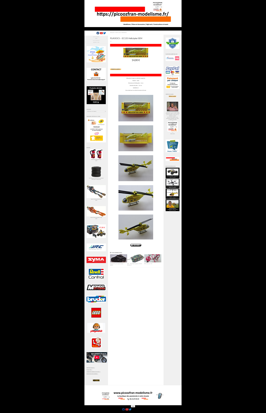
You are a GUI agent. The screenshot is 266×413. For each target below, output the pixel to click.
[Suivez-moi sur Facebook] (97, 33)
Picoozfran (114, 41)
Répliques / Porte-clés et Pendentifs (118, 32)
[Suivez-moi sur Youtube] (101, 33)
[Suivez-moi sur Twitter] (104, 33)
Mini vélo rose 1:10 (148, 263)
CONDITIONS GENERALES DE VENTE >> (94, 371)
